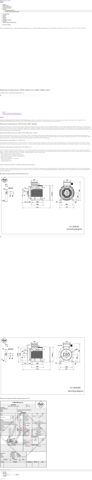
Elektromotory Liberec (8, 28)
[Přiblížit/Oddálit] (0, 478)
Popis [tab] (4, 112)
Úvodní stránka (6, 13)
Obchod (4, 4)
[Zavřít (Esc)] (4, 478)
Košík (4, 16)
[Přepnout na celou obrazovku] (1, 478)
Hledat (17, 474)
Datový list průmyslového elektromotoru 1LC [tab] (12, 114)
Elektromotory (6, 5)
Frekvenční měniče (7, 7)
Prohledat (5, 473)
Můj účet (4, 472)
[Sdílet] (3, 478)
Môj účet (4, 17)
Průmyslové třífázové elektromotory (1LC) (23, 28)
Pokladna (5, 21)
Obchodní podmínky (9, 10)
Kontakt (4, 9)
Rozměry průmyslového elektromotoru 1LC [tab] (12, 113)
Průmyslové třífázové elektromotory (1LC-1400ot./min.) (45, 28)
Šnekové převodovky (7, 6)
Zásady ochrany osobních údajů (12, 11)
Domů (1, 28)
